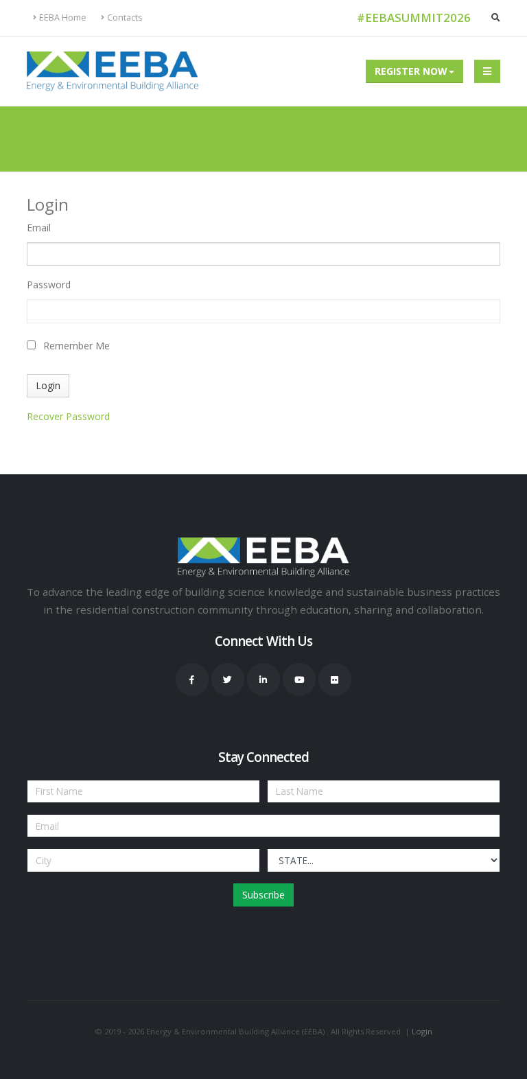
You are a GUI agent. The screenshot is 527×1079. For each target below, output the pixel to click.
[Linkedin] (263, 679)
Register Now (411, 71)
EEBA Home (62, 17)
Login (422, 1031)
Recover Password (68, 416)
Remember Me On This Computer (76, 347)
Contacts (125, 17)
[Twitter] (227, 679)
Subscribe (263, 894)
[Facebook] (192, 679)
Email (39, 227)
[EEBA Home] (112, 71)
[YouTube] (299, 679)
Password (49, 284)
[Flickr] (334, 679)
